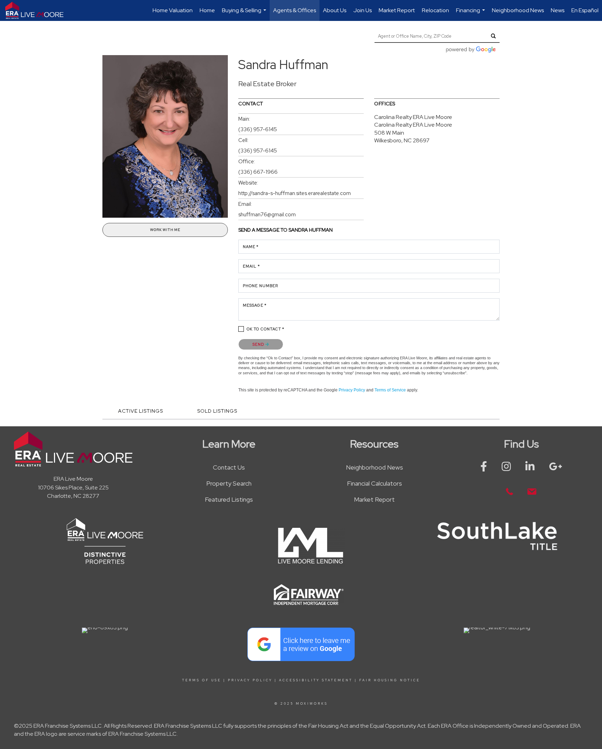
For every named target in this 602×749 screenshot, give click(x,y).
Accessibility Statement (316, 680)
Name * (251, 246)
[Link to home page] (37, 10)
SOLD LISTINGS (217, 411)
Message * (255, 305)
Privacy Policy (352, 390)
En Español (585, 10)
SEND (259, 344)
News (557, 10)
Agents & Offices (294, 10)
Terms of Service (390, 390)
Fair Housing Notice (389, 680)
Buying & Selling (245, 14)
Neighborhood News (518, 10)
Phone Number (260, 285)
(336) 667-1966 (258, 171)
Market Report (397, 10)
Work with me (165, 229)
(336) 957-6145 (257, 129)
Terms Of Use (201, 680)
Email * (251, 266)
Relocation (435, 10)
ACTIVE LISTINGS (140, 411)
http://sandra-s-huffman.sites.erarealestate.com (294, 193)
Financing (471, 14)
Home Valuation (173, 10)
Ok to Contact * (266, 329)
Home (207, 10)
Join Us (362, 10)
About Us (334, 10)
